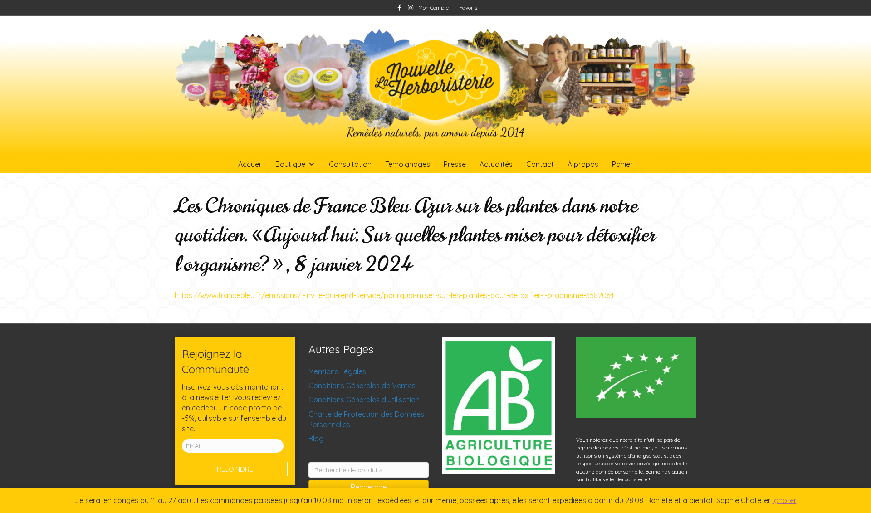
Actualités (496, 164)
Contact (540, 164)
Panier (622, 164)
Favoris (468, 7)
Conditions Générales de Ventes (362, 385)
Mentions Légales (337, 371)
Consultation (350, 164)
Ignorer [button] (785, 500)
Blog (315, 438)
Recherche (369, 487)
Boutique (290, 164)
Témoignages (407, 164)
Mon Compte (433, 7)
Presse (455, 164)
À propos (583, 164)
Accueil (250, 164)
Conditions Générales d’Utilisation (364, 399)
